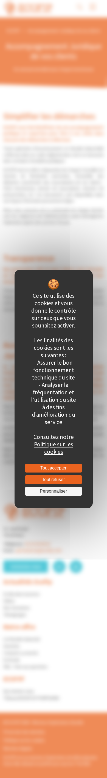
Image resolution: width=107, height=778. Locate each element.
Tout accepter (53, 468)
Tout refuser (53, 479)
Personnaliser (53, 491)
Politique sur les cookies (53, 448)
